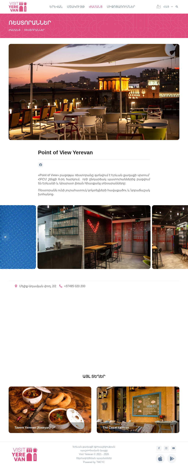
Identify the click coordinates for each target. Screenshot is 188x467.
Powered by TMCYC (94, 462)
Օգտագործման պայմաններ (94, 458)
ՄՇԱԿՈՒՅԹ (76, 6)
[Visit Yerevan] (20, 6)
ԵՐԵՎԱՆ (56, 6)
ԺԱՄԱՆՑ (95, 6)
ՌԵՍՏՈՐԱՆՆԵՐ (34, 29)
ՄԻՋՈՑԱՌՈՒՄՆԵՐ (121, 6)
